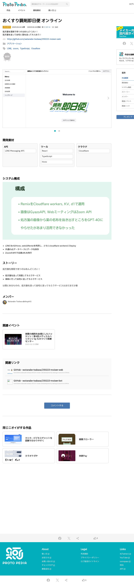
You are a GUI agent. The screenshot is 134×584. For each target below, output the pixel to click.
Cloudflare (84, 150)
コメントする (57, 405)
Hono (44, 161)
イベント (21, 10)
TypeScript (47, 156)
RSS (122, 565)
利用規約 (84, 554)
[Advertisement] (57, 490)
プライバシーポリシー (90, 557)
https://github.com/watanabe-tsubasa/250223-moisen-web (34, 39)
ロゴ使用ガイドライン (90, 561)
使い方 (52, 10)
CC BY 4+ (47, 27)
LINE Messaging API (14, 150)
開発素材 (37, 10)
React (44, 150)
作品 (8, 10)
